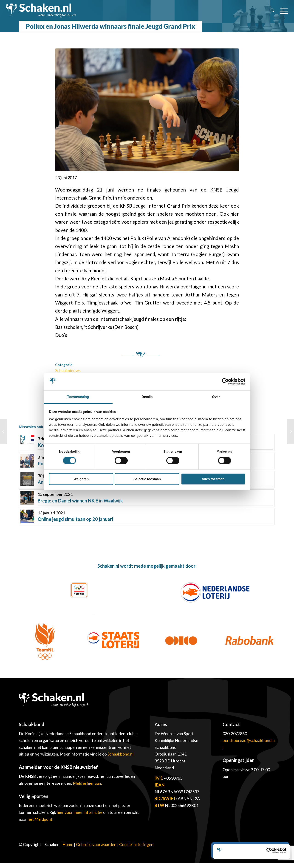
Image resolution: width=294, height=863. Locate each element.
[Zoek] (272, 10)
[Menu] (282, 10)
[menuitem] (272, 10)
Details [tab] (147, 397)
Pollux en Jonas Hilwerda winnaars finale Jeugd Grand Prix (110, 26)
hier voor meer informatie (80, 812)
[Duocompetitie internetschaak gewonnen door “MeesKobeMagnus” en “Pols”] (290, 431)
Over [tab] (216, 397)
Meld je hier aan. (87, 783)
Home (67, 844)
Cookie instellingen (136, 844)
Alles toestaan (213, 479)
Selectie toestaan (147, 479)
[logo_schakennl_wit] (41, 10)
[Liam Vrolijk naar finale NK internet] (3, 431)
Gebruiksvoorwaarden (96, 844)
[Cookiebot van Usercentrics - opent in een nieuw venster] (225, 381)
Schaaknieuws (68, 370)
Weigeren (81, 479)
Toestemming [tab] (78, 397)
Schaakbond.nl (120, 753)
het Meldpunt (40, 819)
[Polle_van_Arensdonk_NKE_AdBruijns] (147, 109)
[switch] (121, 460)
